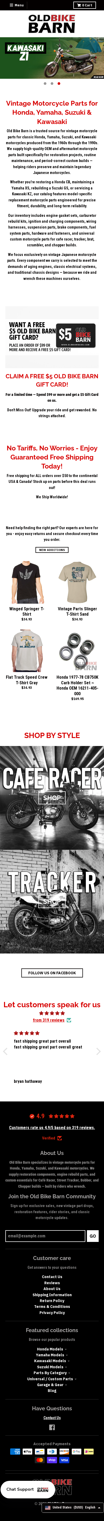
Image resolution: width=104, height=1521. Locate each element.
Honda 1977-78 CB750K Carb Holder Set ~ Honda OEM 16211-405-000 (77, 685)
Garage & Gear (50, 1384)
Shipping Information (52, 1294)
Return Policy (52, 1300)
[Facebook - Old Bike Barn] (52, 1427)
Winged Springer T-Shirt (26, 611)
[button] (6, 1051)
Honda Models (50, 1349)
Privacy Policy (52, 1312)
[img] (52, 1013)
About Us (52, 1288)
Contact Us (52, 1276)
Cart (87, 5)
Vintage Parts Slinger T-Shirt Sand (77, 611)
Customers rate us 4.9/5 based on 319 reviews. (52, 1127)
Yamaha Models (50, 1355)
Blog (52, 1390)
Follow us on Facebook (52, 973)
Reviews (52, 1282)
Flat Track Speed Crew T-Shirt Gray (26, 680)
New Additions (52, 550)
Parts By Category (50, 1372)
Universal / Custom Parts (50, 1379)
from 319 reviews (49, 1020)
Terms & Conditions (52, 1306)
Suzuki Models (50, 1367)
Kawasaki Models (50, 1360)
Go (93, 1236)
